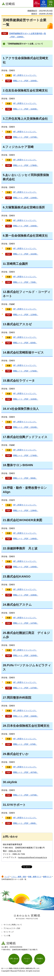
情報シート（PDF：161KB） (25, 254)
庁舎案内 (40, 958)
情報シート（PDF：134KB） (25, 198)
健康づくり (47, 877)
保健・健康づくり (34, 877)
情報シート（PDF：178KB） (25, 165)
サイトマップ (9, 932)
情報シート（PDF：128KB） (25, 510)
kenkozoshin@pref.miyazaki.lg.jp (32, 857)
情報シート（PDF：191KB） (25, 427)
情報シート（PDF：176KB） (25, 371)
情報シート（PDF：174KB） (25, 455)
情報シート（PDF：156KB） (25, 716)
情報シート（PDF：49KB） (25, 823)
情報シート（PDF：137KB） (25, 137)
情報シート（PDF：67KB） (25, 744)
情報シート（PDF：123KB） (25, 314)
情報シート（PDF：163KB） (25, 399)
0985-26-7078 (15, 851)
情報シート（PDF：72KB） (25, 282)
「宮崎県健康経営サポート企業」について (24, 44)
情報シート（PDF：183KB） (25, 81)
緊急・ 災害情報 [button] (37, 3)
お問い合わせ (13, 958)
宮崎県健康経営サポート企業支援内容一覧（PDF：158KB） (27, 35)
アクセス (27, 958)
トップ (6, 877)
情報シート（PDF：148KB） (25, 538)
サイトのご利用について (13, 925)
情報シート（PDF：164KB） (25, 109)
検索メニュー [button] (50, 5)
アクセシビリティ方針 (12, 928)
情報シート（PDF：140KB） (25, 567)
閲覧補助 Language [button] (43, 5)
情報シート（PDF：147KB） (25, 623)
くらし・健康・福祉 (18, 877)
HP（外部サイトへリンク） (25, 75)
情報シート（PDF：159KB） (25, 595)
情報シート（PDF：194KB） (25, 226)
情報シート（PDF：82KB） (25, 343)
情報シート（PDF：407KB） (25, 772)
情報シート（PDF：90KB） (25, 478)
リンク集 (7, 936)
